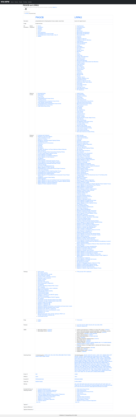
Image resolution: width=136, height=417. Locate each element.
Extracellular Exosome (81, 79)
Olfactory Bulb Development (82, 173)
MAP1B (110, 361)
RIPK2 (99, 366)
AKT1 (101, 355)
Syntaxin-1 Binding (81, 116)
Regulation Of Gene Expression (83, 160)
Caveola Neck (80, 86)
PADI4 (98, 364)
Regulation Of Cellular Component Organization (86, 400)
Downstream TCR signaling (43, 281)
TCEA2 (107, 369)
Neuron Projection (80, 66)
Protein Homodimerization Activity (84, 126)
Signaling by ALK (41, 280)
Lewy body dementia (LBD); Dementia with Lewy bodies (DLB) (89, 324)
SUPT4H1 (88, 369)
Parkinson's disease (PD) (82, 326)
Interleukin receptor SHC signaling (45, 302)
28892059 (96, 342)
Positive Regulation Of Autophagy (45, 154)
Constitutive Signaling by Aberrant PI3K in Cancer (48, 285)
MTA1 (79, 364)
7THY (82, 385)
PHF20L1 (104, 364)
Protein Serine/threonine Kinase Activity (85, 101)
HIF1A (99, 360)
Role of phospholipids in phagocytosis (45, 283)
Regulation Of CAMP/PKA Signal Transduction (86, 237)
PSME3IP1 (98, 365)
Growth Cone (79, 55)
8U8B (93, 386)
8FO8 (93, 385)
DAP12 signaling (41, 287)
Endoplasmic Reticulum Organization (84, 144)
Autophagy (40, 145)
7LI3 (78, 385)
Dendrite (78, 54)
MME (62, 355)
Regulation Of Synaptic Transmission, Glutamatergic (87, 217)
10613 (76, 376)
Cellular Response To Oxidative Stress (85, 187)
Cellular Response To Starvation (83, 157)
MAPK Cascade (80, 135)
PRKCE (40, 356)
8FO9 (95, 385)
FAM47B (80, 360)
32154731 (96, 338)
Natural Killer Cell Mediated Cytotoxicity (46, 166)
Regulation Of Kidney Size (82, 192)
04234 (37, 376)
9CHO (106, 386)
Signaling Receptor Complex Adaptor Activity (86, 117)
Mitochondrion (80, 31)
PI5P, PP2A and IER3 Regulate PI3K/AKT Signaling (48, 297)
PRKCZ (93, 365)
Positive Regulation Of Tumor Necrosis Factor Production (88, 185)
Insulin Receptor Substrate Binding (45, 102)
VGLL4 (76, 371)
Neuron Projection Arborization (83, 236)
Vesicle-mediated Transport (82, 168)
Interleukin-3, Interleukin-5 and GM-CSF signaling (48, 294)
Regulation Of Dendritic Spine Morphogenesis (86, 227)
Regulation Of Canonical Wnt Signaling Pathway (87, 226)
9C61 (101, 386)
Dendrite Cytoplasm (81, 63)
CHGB (91, 357)
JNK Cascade (80, 149)
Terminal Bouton (80, 69)
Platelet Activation (41, 159)
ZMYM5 (99, 371)
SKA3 (90, 367)
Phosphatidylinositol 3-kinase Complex (46, 33)
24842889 (79, 343)
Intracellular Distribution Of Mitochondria (85, 206)
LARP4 (89, 361)
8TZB (106, 385)
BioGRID (27, 13)
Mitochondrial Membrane (82, 60)
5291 (37, 374)
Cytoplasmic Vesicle (81, 57)
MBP (97, 362)
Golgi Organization (80, 145)
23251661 (88, 341)
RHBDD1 (96, 366)
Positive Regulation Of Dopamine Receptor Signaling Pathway (89, 222)
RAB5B (43, 356)
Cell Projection (80, 65)
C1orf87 (100, 356)
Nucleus (39, 26)
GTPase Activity (80, 98)
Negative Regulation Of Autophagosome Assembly (87, 252)
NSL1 (95, 364)
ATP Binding (40, 96)
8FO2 (88, 385)
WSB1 (82, 371)
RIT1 (102, 366)
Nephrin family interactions (43, 289)
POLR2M (82, 365)
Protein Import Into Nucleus (82, 137)
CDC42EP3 (80, 357)
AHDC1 (98, 355)
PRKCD (37, 356)
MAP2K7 (88, 362)
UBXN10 (97, 370)
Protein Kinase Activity (81, 99)
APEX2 (108, 355)
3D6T (78, 384)
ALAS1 (49, 355)
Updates (30, 2)
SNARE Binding (80, 93)
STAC (104, 367)
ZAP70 (91, 371)
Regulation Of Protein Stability (83, 182)
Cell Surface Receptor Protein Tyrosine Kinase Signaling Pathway (51, 152)
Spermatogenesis (80, 152)
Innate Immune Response (43, 169)
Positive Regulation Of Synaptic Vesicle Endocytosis (88, 240)
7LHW (76, 385)
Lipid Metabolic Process (43, 141)
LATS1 (96, 361)
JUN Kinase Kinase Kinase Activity (84, 102)
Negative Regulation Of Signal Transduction (86, 159)
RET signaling (41, 298)
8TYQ (103, 385)
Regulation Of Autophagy (82, 162)
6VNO (96, 384)
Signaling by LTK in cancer (43, 311)
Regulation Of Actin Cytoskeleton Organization (47, 390)
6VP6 (99, 384)
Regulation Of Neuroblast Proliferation (84, 249)
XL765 (39, 321)
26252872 (107, 329)
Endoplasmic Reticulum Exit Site (83, 80)
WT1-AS (85, 371)
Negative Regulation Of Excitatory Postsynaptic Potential (88, 234)
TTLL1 (89, 370)
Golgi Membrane (80, 26)
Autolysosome (80, 73)
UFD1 (100, 370)
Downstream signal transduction (44, 278)
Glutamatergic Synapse (81, 84)
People (20, 2)
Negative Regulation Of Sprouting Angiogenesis (47, 182)
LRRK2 (78, 17)
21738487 (87, 343)
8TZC (108, 385)
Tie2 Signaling (41, 284)
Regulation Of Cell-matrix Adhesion (45, 136)
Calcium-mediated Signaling (82, 171)
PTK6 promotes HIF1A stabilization (84, 271)
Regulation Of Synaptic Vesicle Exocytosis (85, 266)
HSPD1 (102, 360)
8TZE (111, 385)
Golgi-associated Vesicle (82, 42)
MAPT (91, 362)
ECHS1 (97, 358)
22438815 (83, 343)
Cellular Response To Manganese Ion (84, 231)
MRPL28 (76, 364)
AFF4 (91, 355)
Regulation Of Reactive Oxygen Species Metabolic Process (89, 268)
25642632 (83, 337)
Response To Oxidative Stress (83, 141)
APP (111, 355)
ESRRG (109, 358)
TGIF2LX (80, 370)
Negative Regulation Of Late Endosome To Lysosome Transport (90, 251)
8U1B (83, 386)
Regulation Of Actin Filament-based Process (47, 391)
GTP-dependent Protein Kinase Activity (85, 121)
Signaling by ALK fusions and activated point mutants (49, 310)
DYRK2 (92, 358)
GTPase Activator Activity (82, 105)
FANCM (88, 360)
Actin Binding (79, 97)
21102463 (90, 333)
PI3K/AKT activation (42, 279)
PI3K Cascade (41, 271)
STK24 (107, 367)
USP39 (106, 370)
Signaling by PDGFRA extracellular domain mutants (48, 307)
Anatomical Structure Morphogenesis (84, 158)
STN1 (81, 369)
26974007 (104, 332)
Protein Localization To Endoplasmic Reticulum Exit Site (88, 229)
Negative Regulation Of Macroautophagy (85, 169)
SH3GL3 (86, 367)
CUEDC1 (98, 357)
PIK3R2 (69, 355)
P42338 (40, 381)
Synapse (78, 75)
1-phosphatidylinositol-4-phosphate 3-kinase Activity (48, 101)
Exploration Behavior (81, 194)
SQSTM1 (101, 367)
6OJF (94, 384)
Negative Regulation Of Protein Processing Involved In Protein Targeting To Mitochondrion (92, 256)
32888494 (49, 331)
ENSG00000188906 (79, 379)
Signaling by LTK (41, 312)
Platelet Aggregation (42, 178)
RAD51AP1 (77, 366)
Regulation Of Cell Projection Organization (85, 180)
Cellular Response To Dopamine (83, 257)
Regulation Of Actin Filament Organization (46, 396)
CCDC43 (76, 357)
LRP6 (107, 361)
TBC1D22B (103, 369)
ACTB (89, 355)
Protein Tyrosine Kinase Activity (83, 398)
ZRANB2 (102, 371)
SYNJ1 (92, 369)
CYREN (105, 357)
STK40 (78, 369)
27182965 (105, 342)
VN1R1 (79, 371)
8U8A (91, 386)
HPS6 (57, 355)
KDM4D (79, 361)
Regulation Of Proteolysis (82, 177)
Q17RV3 (76, 381)
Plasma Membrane (42, 32)
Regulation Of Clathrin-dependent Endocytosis (47, 183)
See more (38, 402)
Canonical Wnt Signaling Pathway (84, 218)
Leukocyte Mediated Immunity (44, 137)
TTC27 (86, 370)
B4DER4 (37, 381)
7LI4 (80, 385)
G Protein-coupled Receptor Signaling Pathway (47, 153)
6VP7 (102, 384)
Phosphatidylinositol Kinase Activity (45, 105)
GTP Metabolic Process (82, 204)
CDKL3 (84, 357)
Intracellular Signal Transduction (83, 191)
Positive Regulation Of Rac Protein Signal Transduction (49, 162)
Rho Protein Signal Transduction (83, 150)
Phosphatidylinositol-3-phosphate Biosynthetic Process (49, 163)
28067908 (95, 333)
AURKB (88, 356)
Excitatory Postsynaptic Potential (84, 219)
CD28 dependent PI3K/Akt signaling (45, 290)
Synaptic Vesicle (80, 50)
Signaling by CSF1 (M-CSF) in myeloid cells (47, 308)
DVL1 (84, 358)
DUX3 (82, 358)
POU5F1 (86, 365)
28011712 (101, 342)
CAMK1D (104, 356)
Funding (25, 2)
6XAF (104, 384)
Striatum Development (81, 172)
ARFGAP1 (77, 356)
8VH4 (96, 386)
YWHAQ (47, 356)
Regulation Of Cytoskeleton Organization (46, 399)
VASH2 (109, 370)
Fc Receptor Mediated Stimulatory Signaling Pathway (49, 395)
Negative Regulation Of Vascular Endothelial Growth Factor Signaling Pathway (54, 180)
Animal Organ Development (82, 208)
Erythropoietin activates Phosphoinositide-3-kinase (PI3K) (49, 299)
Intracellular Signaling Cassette (44, 389)
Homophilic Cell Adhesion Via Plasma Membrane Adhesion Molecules (52, 149)
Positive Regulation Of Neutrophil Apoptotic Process (48, 160)
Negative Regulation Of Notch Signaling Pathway (87, 203)
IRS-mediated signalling (43, 273)
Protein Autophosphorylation (82, 205)
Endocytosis (40, 144)
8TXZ (101, 385)
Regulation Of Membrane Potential (84, 199)
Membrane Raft (80, 74)
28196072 (50, 329)
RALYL (81, 366)
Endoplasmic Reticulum (82, 38)
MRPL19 (107, 362)
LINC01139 (104, 361)
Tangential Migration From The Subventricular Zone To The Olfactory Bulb (92, 174)
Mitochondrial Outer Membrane (83, 32)
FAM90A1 (85, 360)
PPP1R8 (90, 365)
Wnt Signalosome (80, 89)
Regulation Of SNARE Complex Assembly (85, 190)
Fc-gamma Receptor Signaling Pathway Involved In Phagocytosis (51, 394)
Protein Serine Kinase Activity (44, 106)
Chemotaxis (40, 146)
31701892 (79, 346)
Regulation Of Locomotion (82, 197)
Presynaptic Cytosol (81, 87)
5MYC (83, 384)
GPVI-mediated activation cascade (45, 274)
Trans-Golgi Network (81, 43)
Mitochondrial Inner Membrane (83, 33)
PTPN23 (102, 365)
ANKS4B (104, 355)
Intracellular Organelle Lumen (83, 78)
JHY (109, 360)
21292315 (92, 343)
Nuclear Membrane (81, 59)
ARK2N (85, 356)
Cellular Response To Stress (83, 399)
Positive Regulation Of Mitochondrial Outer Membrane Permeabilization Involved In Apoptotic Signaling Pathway (94, 242)
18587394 (86, 333)
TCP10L (76, 370)
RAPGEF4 (85, 366)
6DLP (89, 384)
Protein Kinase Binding (81, 394)
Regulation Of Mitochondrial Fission (84, 232)
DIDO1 (78, 358)
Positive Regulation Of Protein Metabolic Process (87, 213)
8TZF (76, 386)
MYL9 (82, 364)
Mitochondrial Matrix (81, 35)
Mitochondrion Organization (82, 143)
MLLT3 (100, 362)
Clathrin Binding (80, 119)
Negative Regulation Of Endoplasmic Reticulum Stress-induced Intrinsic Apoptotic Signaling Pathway (93, 244)
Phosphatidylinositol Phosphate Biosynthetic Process (49, 172)
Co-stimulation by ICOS (43, 316)
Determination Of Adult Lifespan (83, 155)
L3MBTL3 (86, 361)
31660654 (92, 342)
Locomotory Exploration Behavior (83, 195)
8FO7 (90, 385)
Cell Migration (40, 158)
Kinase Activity (41, 97)
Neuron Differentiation (81, 178)
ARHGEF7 (81, 356)
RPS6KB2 (108, 366)
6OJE (91, 384)
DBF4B (108, 357)
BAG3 (97, 356)
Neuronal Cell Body (81, 68)
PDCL (101, 364)
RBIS (93, 366)
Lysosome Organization (81, 146)
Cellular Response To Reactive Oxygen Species (87, 189)
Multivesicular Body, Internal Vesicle (84, 82)
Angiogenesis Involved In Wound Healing (46, 177)
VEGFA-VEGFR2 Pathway (43, 292)
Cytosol (39, 31)
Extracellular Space (81, 27)
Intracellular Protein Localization (83, 154)
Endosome (79, 37)
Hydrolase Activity (80, 115)
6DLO (86, 384)
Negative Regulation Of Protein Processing (85, 164)
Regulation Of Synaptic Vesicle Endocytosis (86, 238)
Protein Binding (41, 94)
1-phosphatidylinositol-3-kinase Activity (46, 98)
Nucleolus (40, 28)
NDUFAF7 (89, 364)
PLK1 (79, 365)
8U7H (86, 386)
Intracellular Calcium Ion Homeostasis (45, 143)
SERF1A (79, 367)
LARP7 (93, 361)
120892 (76, 374)
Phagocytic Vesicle (81, 77)
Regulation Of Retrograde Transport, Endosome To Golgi (88, 263)
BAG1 (92, 356)
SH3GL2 (83, 367)
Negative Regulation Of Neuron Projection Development (88, 166)
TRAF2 (83, 370)
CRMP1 (94, 357)
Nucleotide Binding (41, 93)
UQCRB (103, 370)
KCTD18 (76, 361)
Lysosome (79, 36)
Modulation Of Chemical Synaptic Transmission (86, 210)
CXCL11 (101, 357)
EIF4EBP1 (102, 358)
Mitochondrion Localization (82, 214)
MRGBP (103, 362)
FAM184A (77, 360)
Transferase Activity (42, 99)
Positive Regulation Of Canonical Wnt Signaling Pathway (88, 233)
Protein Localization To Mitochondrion (84, 228)
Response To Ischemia (42, 139)
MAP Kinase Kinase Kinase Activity (84, 103)
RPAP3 (104, 366)
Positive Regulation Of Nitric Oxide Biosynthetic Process (49, 171)
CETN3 (88, 357)
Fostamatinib (79, 320)
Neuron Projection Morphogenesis (84, 209)
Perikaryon (79, 70)
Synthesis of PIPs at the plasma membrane (47, 276)
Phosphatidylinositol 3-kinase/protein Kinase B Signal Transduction (51, 168)
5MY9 (81, 384)
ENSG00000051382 (40, 379)
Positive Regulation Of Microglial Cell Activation (86, 259)
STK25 (110, 367)
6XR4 (107, 384)
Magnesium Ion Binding (81, 96)
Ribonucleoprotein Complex (82, 88)
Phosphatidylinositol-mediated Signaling (46, 173)
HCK (54, 355)
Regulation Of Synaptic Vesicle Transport (85, 250)
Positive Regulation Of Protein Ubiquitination (86, 181)
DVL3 (52, 355)
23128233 (91, 336)
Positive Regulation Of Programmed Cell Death (86, 200)
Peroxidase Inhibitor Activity (82, 122)
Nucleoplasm (40, 27)
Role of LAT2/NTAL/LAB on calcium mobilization (48, 288)
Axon (78, 52)
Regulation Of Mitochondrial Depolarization (85, 215)
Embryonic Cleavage (42, 164)
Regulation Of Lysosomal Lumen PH (84, 196)
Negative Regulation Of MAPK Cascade (46, 167)
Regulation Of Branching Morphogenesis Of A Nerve (87, 265)
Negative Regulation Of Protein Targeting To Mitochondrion (89, 254)
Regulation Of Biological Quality (44, 398)
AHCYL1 (94, 355)
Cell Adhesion (40, 148)
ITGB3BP (106, 360)
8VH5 (98, 386)
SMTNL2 (93, 367)
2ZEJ (76, 384)
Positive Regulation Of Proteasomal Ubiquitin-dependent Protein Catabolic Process (94, 183)
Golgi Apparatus (80, 41)
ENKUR (106, 358)
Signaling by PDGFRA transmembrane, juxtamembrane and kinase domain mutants (55, 306)
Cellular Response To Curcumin (83, 260)
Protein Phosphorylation (82, 136)
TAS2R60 (99, 369)
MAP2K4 (80, 362)
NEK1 (93, 364)
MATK (94, 362)
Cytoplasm (40, 29)
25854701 (55, 7)
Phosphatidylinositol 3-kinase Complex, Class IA (48, 35)
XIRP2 (88, 371)
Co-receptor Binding (81, 124)
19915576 (88, 342)
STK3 (76, 369)
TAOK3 (95, 369)
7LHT (109, 384)
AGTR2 (45, 355)
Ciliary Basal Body (80, 64)
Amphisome (79, 72)
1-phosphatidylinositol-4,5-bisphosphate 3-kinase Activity (49, 103)
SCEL (76, 367)
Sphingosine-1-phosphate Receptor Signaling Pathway (49, 140)
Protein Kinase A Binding (82, 129)
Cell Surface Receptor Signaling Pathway (85, 148)
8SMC (98, 385)
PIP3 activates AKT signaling (44, 275)
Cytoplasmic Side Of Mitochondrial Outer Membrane (87, 61)
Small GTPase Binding (81, 120)
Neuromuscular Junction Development (84, 153)
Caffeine (39, 320)
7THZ (85, 385)
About (12, 2)
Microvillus (79, 49)
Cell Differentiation (80, 176)
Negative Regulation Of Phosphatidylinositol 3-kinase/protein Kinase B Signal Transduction (53, 175)
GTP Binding (79, 108)
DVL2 (87, 358)
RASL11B (89, 366)
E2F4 (95, 358)
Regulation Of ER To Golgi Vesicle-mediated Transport (88, 224)
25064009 (109, 342)
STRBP (84, 369)
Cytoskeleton (79, 46)
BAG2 (94, 356)
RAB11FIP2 (106, 365)
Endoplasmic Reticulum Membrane (84, 40)
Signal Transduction (42, 150)
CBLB (107, 356)
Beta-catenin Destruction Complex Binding (85, 131)
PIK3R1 (65, 355)
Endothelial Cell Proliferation (43, 135)
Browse (16, 2)
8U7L (88, 386)
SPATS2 (97, 367)
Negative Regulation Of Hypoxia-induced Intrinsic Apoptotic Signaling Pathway (54, 181)
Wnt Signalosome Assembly (82, 261)
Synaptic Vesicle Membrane (82, 56)
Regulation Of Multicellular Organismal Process (86, 212)
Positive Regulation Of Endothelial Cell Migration (48, 155)
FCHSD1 (92, 360)
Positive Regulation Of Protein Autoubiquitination (87, 246)
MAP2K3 (76, 362)
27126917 (91, 334)
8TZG (78, 386)
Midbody (39, 36)
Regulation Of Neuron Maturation (83, 167)
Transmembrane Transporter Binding (84, 127)
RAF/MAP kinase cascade (43, 296)
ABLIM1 (85, 355)
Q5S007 (80, 381)
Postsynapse (79, 83)
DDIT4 (76, 358)
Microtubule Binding (81, 110)
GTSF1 (95, 360)
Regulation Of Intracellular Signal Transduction (86, 247)
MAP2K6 (84, 362)
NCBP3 (85, 364)
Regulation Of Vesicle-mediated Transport (85, 223)
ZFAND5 (95, 371)
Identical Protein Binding (82, 125)
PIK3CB (40, 17)
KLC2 (83, 361)
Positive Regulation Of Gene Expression (46, 157)
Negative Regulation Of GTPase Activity (85, 186)
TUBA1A (93, 370)
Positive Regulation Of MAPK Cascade (85, 201)
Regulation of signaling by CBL (44, 303)
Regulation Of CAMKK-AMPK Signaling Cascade (87, 264)
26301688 (93, 347)
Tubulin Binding (80, 111)
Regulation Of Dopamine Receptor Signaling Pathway (88, 220)
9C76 (103, 386)
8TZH (81, 386)
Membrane (79, 51)
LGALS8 (99, 361)
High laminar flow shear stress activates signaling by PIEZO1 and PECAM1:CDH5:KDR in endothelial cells (51, 314)
